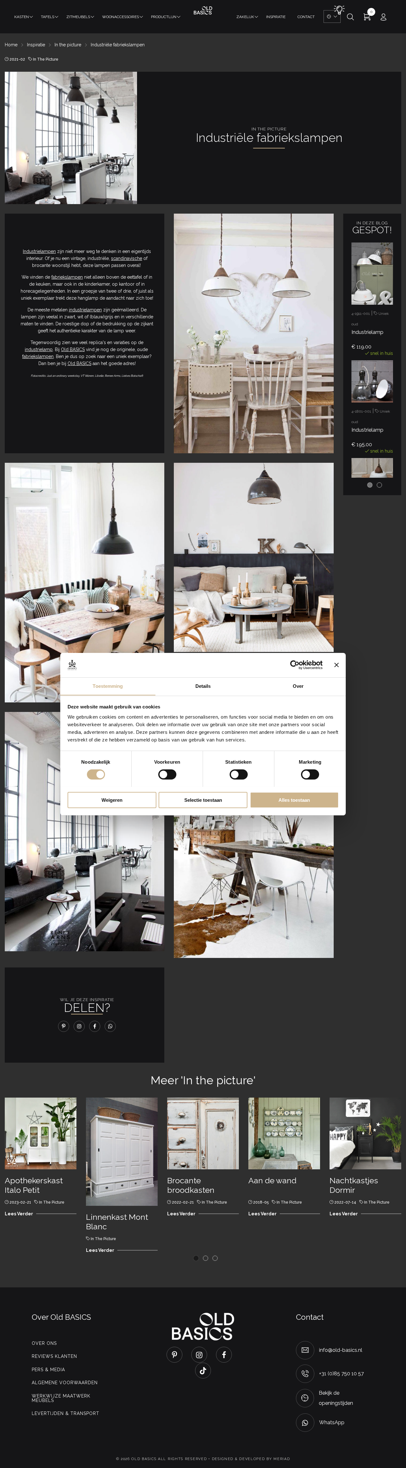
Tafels (47, 17)
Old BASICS (73, 349)
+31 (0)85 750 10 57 (341, 1374)
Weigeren (112, 799)
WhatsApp (331, 1422)
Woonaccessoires (120, 17)
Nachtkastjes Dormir (354, 1185)
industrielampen (85, 309)
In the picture (68, 44)
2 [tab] (379, 485)
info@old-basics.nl (340, 1350)
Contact (306, 17)
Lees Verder (19, 1213)
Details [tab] (203, 685)
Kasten (21, 17)
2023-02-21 (20, 1202)
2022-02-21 (183, 1202)
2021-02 (17, 59)
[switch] (167, 774)
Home (11, 44)
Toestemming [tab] (108, 685)
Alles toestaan (294, 799)
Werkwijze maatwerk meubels (61, 1398)
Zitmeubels (78, 17)
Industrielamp (367, 332)
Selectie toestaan (203, 799)
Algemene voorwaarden (65, 1382)
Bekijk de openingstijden (336, 1398)
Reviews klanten (54, 1356)
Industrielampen (39, 251)
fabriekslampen (67, 277)
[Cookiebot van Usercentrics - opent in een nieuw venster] (295, 665)
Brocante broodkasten (190, 1185)
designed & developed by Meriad (251, 1459)
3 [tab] (215, 1258)
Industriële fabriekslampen (118, 44)
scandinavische (126, 258)
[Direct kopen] (384, 290)
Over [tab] (298, 685)
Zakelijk (245, 17)
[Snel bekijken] (384, 248)
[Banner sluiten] (336, 665)
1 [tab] (369, 485)
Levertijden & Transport (65, 1413)
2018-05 (261, 1202)
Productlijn (163, 17)
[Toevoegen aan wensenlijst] (384, 269)
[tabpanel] (372, 301)
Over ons (44, 1343)
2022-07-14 (345, 1202)
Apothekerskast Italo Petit (34, 1185)
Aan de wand (272, 1180)
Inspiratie (275, 17)
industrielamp (39, 349)
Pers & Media (48, 1369)
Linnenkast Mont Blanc (117, 1221)
